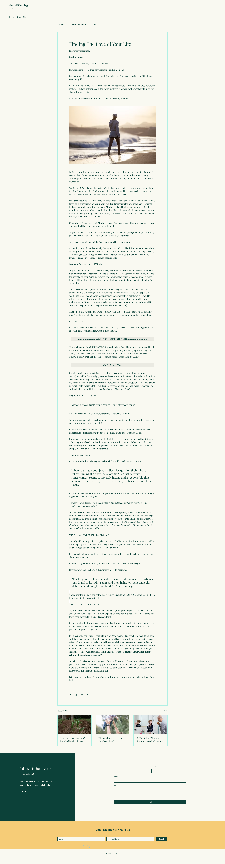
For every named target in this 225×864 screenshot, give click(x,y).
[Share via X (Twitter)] (76, 694)
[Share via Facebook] (70, 694)
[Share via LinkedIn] (82, 694)
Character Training (79, 24)
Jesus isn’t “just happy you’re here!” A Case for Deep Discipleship (73, 739)
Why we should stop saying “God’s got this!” (111, 739)
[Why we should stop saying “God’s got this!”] (112, 724)
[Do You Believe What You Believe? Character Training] (150, 724)
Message (117, 786)
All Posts (61, 24)
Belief (95, 24)
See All (165, 710)
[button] (164, 25)
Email (116, 776)
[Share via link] (87, 694)
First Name (118, 767)
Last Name (155, 767)
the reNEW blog (18, 5)
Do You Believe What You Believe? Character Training (149, 739)
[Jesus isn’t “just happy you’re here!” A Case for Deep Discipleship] (74, 724)
